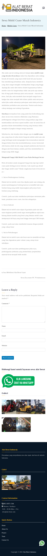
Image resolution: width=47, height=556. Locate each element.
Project (4, 533)
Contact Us (5, 540)
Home (4, 525)
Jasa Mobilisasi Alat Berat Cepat (14, 272)
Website (4, 345)
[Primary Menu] (43, 7)
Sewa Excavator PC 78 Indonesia (32, 278)
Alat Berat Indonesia (29, 552)
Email (4, 336)
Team (3, 536)
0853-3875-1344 (8, 504)
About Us (5, 529)
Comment (6, 303)
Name (4, 326)
